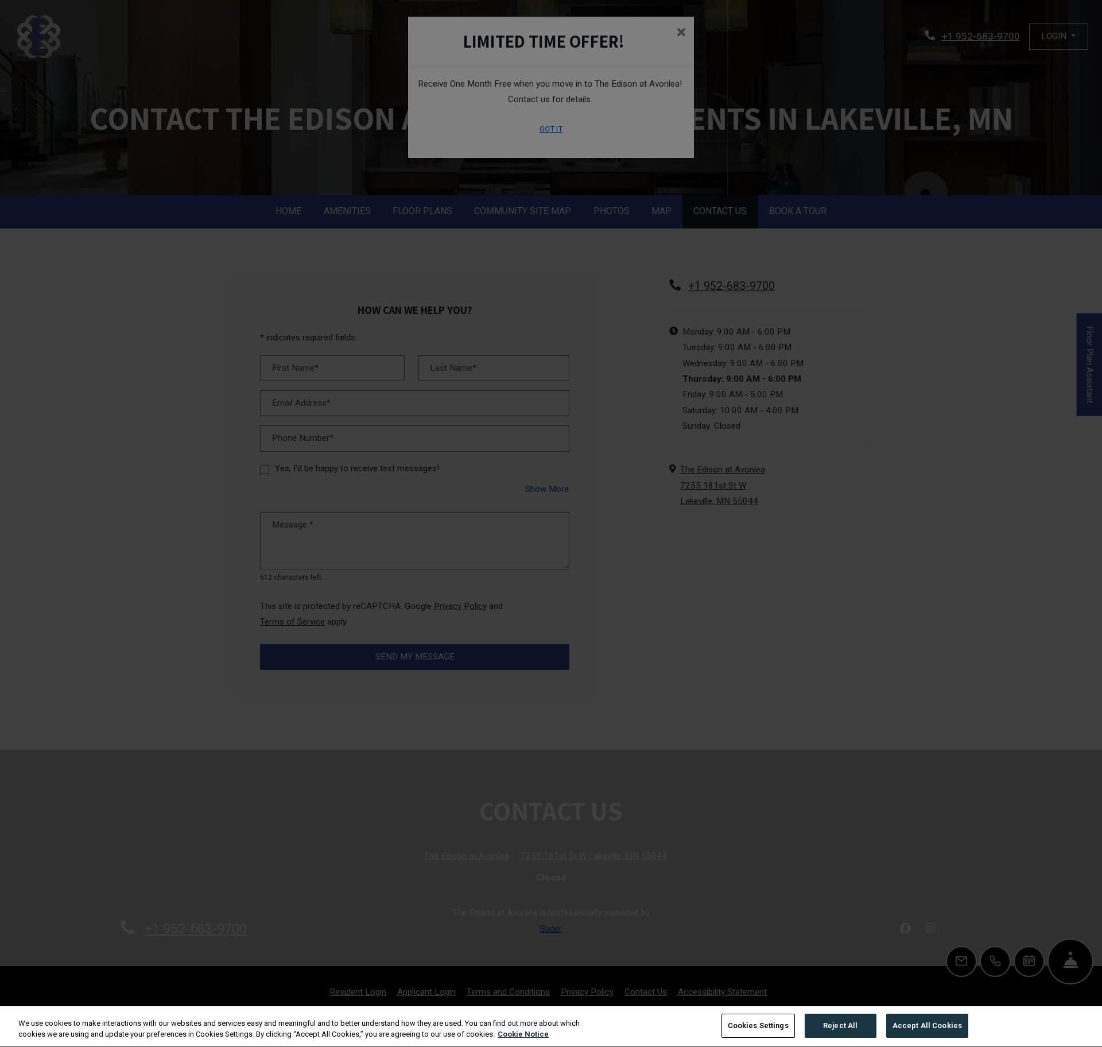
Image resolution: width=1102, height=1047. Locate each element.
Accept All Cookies (927, 1025)
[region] (551, 1026)
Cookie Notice (523, 1034)
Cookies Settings (758, 1025)
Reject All (840, 1025)
